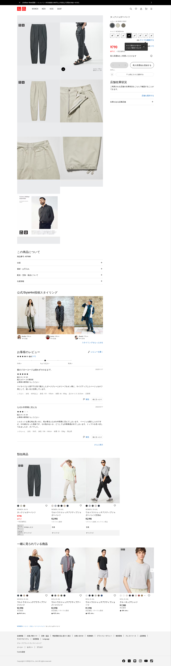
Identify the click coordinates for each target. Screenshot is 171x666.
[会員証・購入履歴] (141, 8)
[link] (88, 2)
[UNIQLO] (21, 8)
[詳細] (151, 55)
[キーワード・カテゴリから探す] (130, 8)
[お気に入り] (136, 8)
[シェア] (112, 74)
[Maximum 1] (125, 65)
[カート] (146, 8)
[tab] (35, 8)
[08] (112, 25)
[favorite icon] (46, 595)
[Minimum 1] (113, 65)
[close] (19, 2)
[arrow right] (100, 315)
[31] (118, 25)
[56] (123, 25)
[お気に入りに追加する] (43, 298)
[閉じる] (143, 46)
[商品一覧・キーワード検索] (151, 8)
